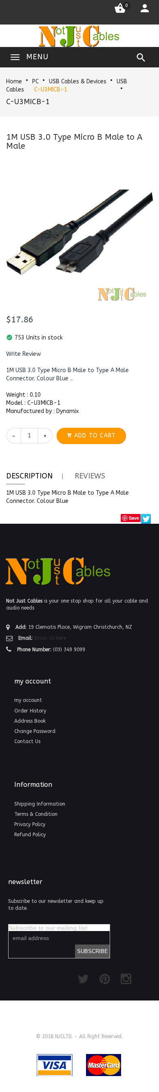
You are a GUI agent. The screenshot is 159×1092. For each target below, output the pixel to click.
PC (35, 81)
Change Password (34, 731)
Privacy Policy (29, 824)
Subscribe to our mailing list (48, 928)
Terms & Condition (35, 814)
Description (29, 475)
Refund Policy (30, 834)
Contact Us (27, 741)
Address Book (30, 721)
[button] (23, 354)
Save (134, 518)
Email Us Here (50, 638)
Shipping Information (39, 804)
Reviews (90, 475)
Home (14, 81)
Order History (30, 711)
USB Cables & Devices (77, 81)
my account (28, 700)
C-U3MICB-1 (50, 89)
